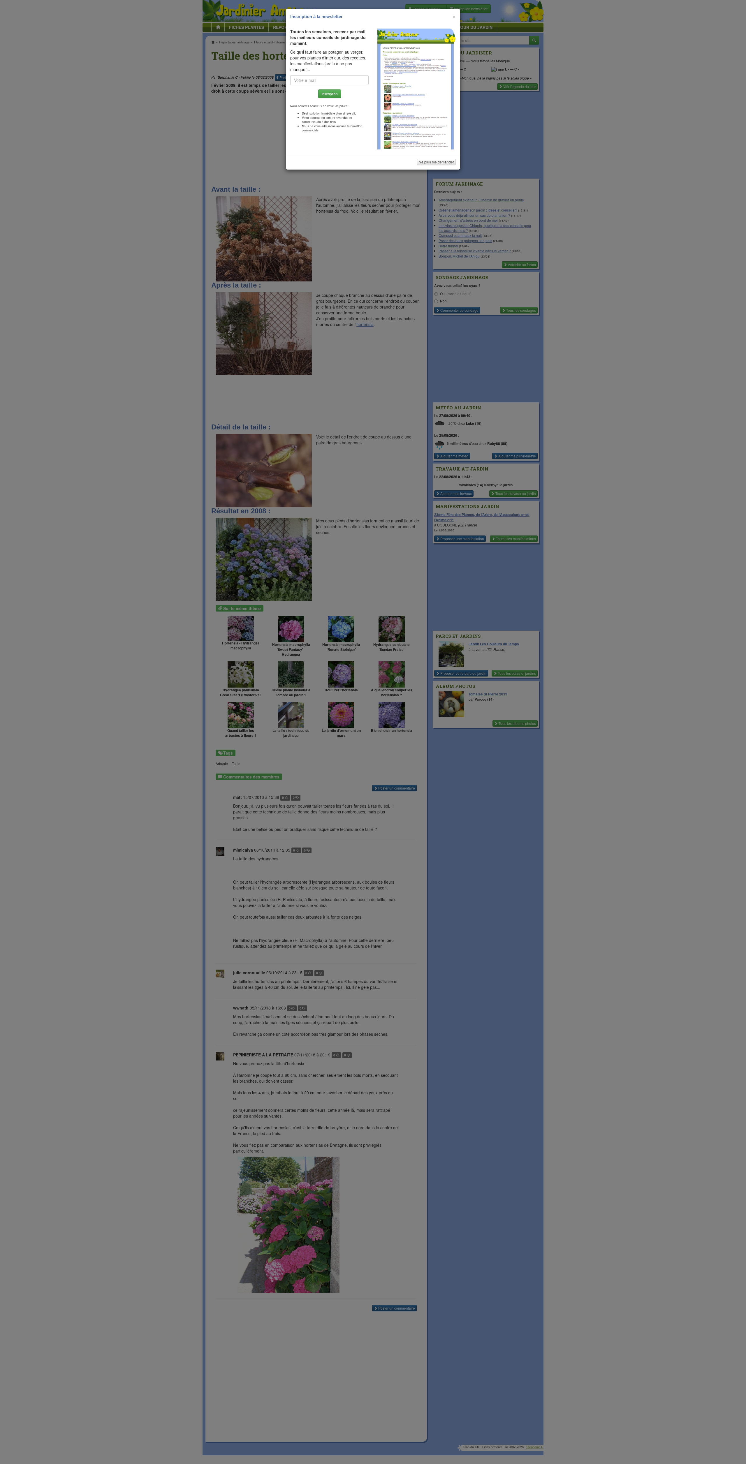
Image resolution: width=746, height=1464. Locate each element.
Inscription (329, 93)
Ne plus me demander (436, 161)
